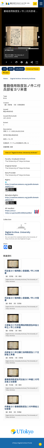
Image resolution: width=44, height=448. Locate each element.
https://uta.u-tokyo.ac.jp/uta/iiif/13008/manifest (18, 211)
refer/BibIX (19, 69)
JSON (11, 69)
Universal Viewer (32, 69)
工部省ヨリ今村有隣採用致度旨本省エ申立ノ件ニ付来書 (22, 326)
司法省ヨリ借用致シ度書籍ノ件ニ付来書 (22, 271)
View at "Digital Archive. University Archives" (21, 152)
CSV (4, 69)
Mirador (6, 72)
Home (5, 78)
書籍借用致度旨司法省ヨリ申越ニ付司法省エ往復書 (22, 380)
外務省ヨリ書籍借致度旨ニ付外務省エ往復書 (22, 407)
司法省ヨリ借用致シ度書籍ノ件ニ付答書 (22, 299)
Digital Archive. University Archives (22, 78)
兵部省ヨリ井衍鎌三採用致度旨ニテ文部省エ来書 (22, 353)
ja (35, 4)
